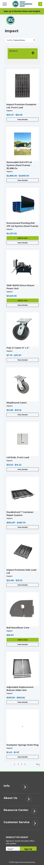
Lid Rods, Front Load (18, 457)
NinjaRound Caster (17, 402)
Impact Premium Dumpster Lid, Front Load (22, 106)
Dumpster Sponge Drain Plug (23, 745)
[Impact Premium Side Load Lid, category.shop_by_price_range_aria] (23, 551)
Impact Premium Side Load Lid (21, 571)
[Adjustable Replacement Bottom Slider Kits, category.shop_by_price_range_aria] (23, 669)
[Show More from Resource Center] (34, 812)
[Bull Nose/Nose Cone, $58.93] (23, 609)
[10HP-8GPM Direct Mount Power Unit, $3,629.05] (23, 267)
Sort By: (10, 40)
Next (37, 764)
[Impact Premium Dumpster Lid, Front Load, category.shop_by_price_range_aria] (23, 86)
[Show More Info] (25, 787)
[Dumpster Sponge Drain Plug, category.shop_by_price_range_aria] (23, 726)
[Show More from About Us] (28, 800)
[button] (23, 53)
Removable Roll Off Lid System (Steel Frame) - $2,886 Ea (19, 165)
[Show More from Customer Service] (35, 824)
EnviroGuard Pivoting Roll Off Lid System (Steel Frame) (22, 224)
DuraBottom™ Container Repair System (20, 513)
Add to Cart (23, 238)
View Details (22, 119)
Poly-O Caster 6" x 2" (18, 348)
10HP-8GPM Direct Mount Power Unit (20, 287)
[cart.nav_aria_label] (40, 4)
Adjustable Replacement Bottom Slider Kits (20, 688)
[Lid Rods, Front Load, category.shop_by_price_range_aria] (23, 439)
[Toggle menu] (5, 4)
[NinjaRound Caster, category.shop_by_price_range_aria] (23, 384)
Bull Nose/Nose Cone (18, 627)
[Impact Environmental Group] (22, 4)
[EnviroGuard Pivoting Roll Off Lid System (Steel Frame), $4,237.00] (23, 205)
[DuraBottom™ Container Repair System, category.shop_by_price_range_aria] (23, 494)
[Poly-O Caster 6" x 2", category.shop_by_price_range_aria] (23, 329)
